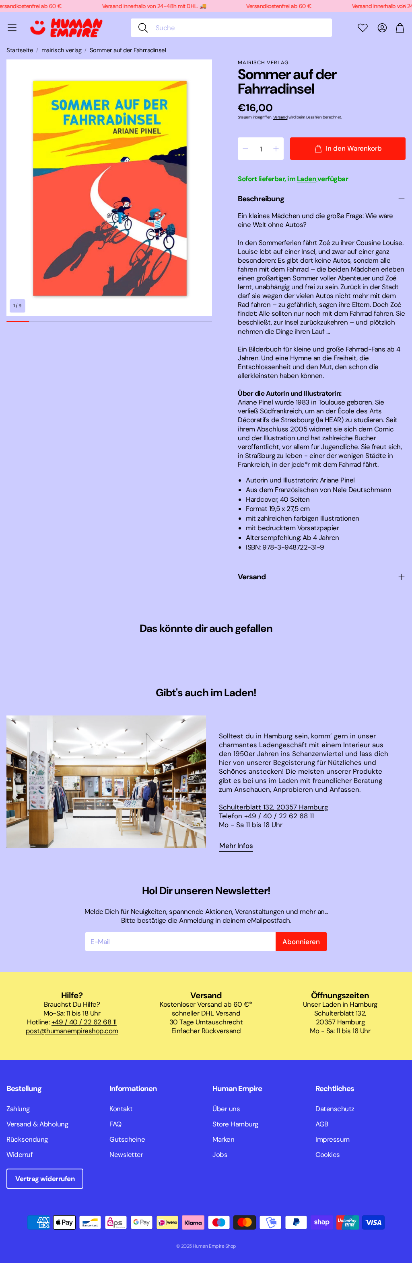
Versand (280, 117)
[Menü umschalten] (12, 27)
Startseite (19, 50)
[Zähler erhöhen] (276, 148)
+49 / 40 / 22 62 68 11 (84, 1022)
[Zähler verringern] (245, 148)
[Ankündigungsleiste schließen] (404, 6)
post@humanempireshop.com (72, 1030)
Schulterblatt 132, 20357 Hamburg (273, 807)
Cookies (327, 1154)
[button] (231, 28)
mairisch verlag (61, 50)
